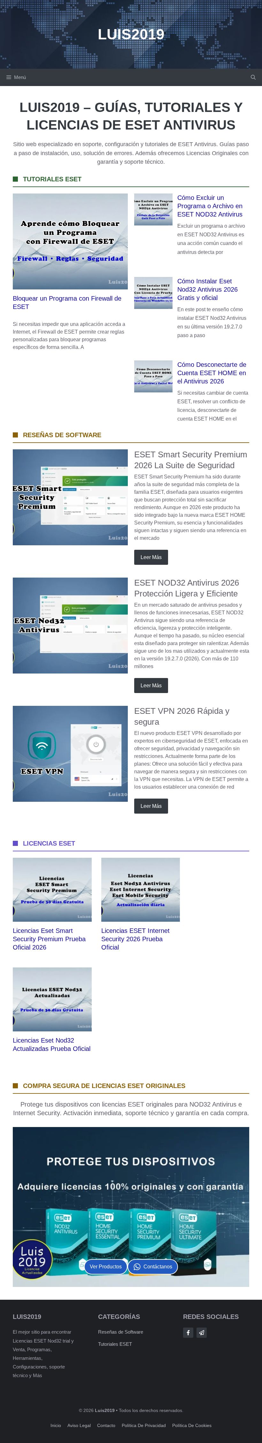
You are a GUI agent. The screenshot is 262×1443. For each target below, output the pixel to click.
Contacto (106, 1425)
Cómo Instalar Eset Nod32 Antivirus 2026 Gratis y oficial (207, 289)
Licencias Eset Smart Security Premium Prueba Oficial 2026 (49, 939)
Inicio (55, 1425)
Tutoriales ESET (115, 1344)
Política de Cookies (192, 1425)
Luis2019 (131, 34)
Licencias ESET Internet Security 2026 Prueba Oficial (135, 939)
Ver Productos (106, 1266)
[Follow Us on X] (201, 1333)
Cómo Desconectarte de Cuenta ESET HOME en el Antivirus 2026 (211, 373)
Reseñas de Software (120, 1332)
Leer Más (151, 557)
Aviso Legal (79, 1425)
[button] (253, 77)
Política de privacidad (144, 1425)
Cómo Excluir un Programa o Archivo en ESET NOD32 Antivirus (210, 206)
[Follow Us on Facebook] (188, 1333)
